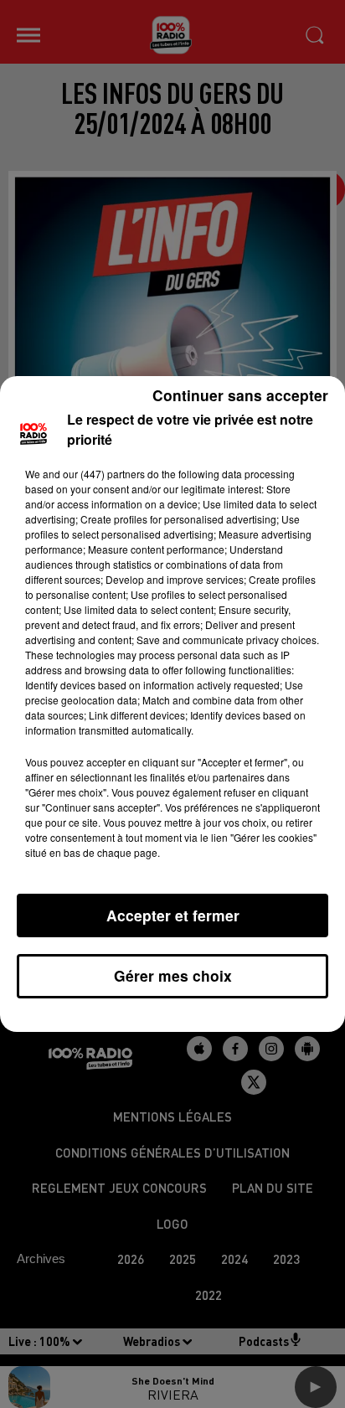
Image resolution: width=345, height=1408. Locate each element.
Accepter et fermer (172, 915)
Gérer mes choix (173, 975)
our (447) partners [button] (104, 474)
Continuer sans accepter (240, 394)
